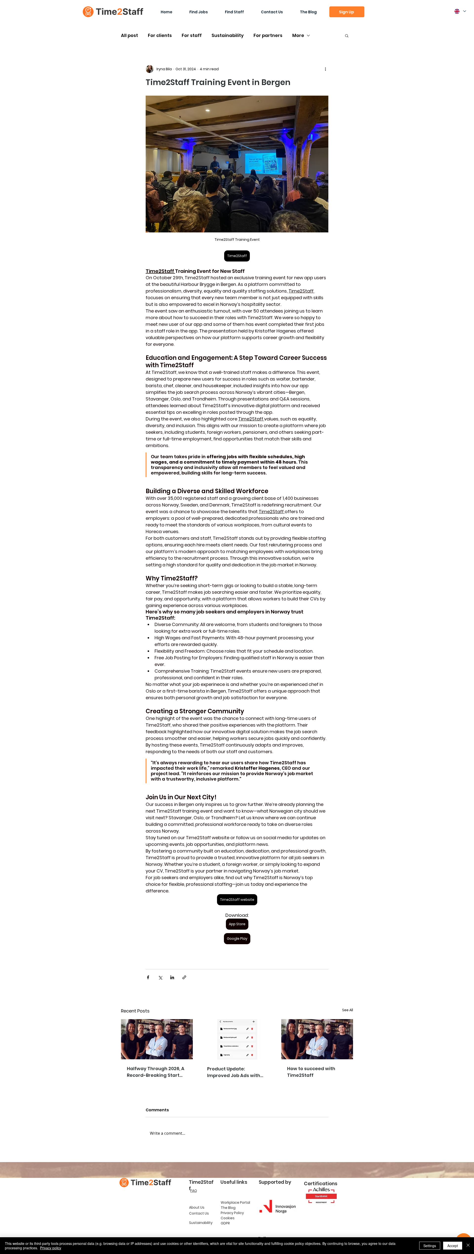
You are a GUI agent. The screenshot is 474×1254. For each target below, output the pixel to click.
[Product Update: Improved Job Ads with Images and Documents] (237, 1039)
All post (129, 35)
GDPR (225, 1223)
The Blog (228, 1207)
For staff (192, 35)
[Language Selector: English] (460, 11)
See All (347, 1010)
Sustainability (228, 35)
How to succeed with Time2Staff (311, 1071)
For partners (268, 35)
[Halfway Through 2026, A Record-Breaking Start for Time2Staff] (157, 1039)
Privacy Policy (232, 1212)
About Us (196, 1207)
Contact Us (199, 1213)
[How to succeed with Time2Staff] (317, 1039)
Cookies (228, 1218)
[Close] (468, 1245)
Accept (452, 1245)
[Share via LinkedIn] (172, 977)
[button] (346, 11)
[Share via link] (184, 977)
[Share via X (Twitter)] (160, 977)
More (298, 35)
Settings (429, 1245)
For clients (160, 35)
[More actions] (325, 69)
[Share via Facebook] (148, 977)
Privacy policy (50, 1247)
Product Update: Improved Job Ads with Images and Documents (235, 1072)
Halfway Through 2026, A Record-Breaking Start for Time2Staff (155, 1072)
